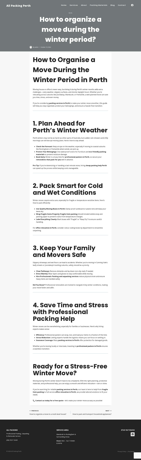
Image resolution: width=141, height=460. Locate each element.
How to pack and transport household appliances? (92, 412)
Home (64, 5)
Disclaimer (131, 451)
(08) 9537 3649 (12, 440)
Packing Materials (98, 5)
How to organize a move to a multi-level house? (48, 412)
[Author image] (31, 47)
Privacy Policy (122, 451)
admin (37, 47)
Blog (113, 5)
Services (74, 5)
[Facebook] (132, 5)
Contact (122, 5)
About (84, 5)
